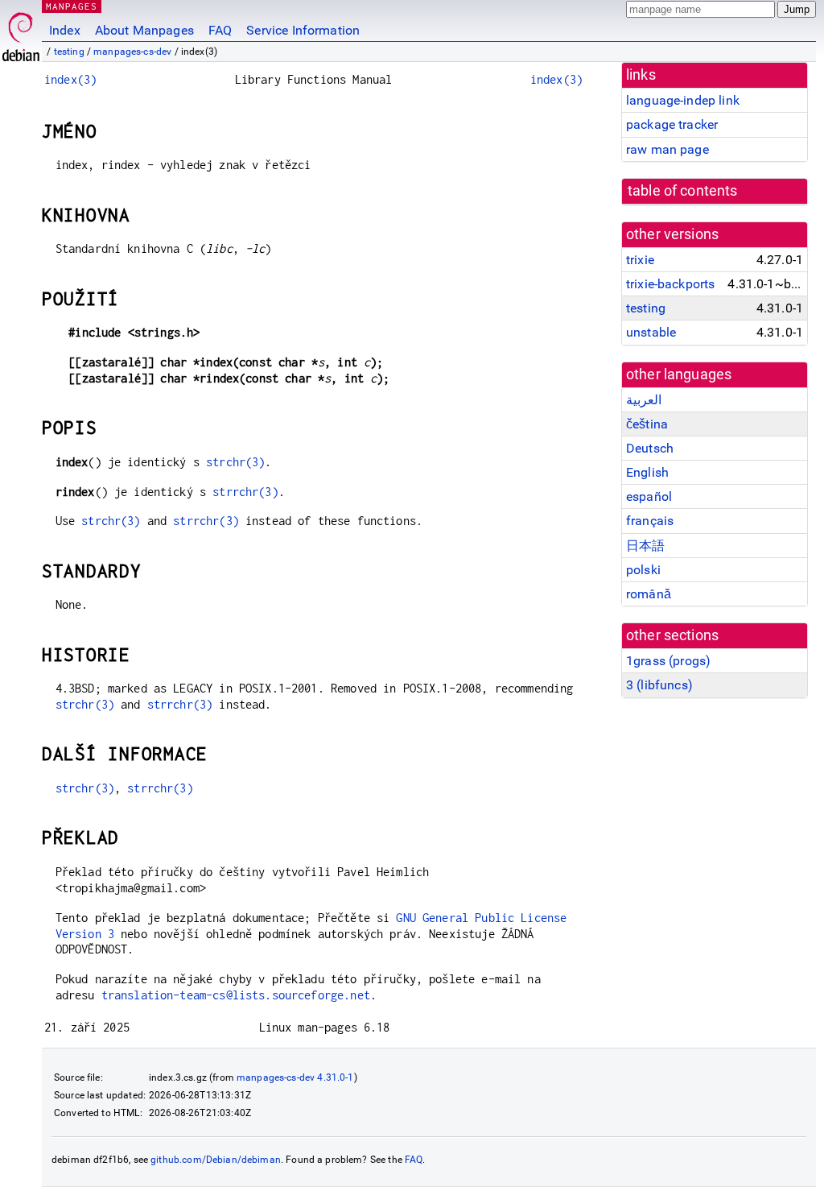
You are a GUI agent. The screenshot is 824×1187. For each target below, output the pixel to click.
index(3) (70, 79)
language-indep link (683, 100)
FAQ (220, 30)
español (649, 496)
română (648, 594)
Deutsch (650, 448)
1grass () (668, 660)
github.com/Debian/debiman (215, 1159)
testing (69, 51)
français (650, 520)
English (647, 472)
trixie (640, 259)
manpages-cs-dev (132, 51)
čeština (647, 424)
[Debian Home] (21, 32)
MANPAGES (71, 6)
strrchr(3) (245, 491)
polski (643, 569)
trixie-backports (670, 284)
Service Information (303, 30)
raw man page (667, 149)
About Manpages (144, 30)
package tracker (672, 124)
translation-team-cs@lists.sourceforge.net (235, 995)
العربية (643, 399)
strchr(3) (235, 462)
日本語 (645, 545)
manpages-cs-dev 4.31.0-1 (295, 1077)
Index (64, 30)
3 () (659, 685)
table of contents (683, 191)
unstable (651, 332)
